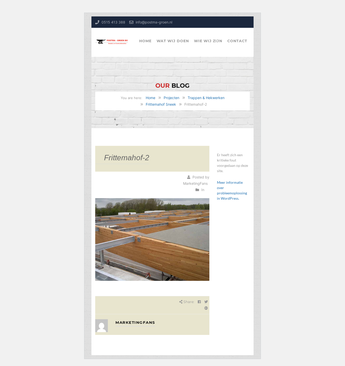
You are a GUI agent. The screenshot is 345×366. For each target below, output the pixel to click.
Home (145, 41)
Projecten (171, 98)
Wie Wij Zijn (208, 41)
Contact (237, 41)
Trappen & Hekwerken (206, 98)
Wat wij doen (173, 41)
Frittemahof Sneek (161, 104)
